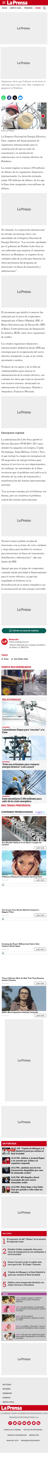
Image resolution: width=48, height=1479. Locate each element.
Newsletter (34, 1435)
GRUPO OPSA (8, 1402)
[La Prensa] (11, 1408)
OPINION (6, 1397)
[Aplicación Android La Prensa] (34, 1423)
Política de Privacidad (32, 1430)
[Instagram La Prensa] (20, 1423)
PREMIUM (7, 1393)
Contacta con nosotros (17, 1435)
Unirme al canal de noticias (26, 631)
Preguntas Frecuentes (30, 1440)
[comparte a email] (20, 97)
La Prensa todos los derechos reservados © (24, 1413)
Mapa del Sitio (12, 1440)
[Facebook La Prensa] (10, 1423)
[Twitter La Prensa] (15, 1423)
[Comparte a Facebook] (9, 97)
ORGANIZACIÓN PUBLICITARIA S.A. (24, 1417)
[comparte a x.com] (15, 97)
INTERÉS (7, 1389)
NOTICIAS (7, 1384)
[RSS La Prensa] (38, 1423)
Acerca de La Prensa (12, 1430)
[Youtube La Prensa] (24, 1423)
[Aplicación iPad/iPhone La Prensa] (29, 1423)
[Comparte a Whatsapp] (3, 97)
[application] (24, 682)
